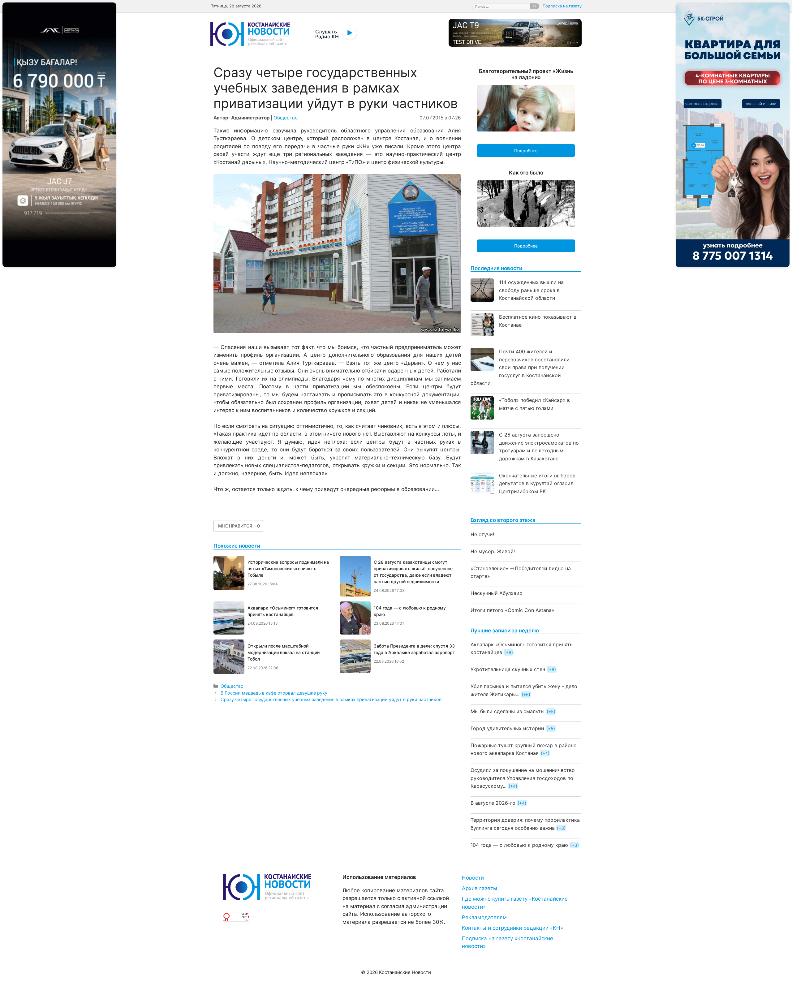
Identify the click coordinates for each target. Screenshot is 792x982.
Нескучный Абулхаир (497, 593)
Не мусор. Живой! (493, 551)
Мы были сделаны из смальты (507, 711)
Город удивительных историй (507, 728)
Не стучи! (482, 534)
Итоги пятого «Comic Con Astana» (512, 610)
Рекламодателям (484, 917)
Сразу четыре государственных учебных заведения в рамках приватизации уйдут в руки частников (331, 699)
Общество (285, 118)
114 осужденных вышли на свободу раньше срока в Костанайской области (531, 290)
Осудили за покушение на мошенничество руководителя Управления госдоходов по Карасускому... (523, 778)
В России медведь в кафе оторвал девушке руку (274, 693)
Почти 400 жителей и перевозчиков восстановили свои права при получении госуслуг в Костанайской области (520, 367)
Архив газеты (479, 888)
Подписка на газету (562, 5)
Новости (473, 878)
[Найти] (534, 6)
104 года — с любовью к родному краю (519, 845)
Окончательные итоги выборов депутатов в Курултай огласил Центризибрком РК (537, 483)
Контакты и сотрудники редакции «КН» (512, 928)
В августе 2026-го (493, 803)
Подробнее (526, 150)
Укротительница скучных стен (508, 669)
